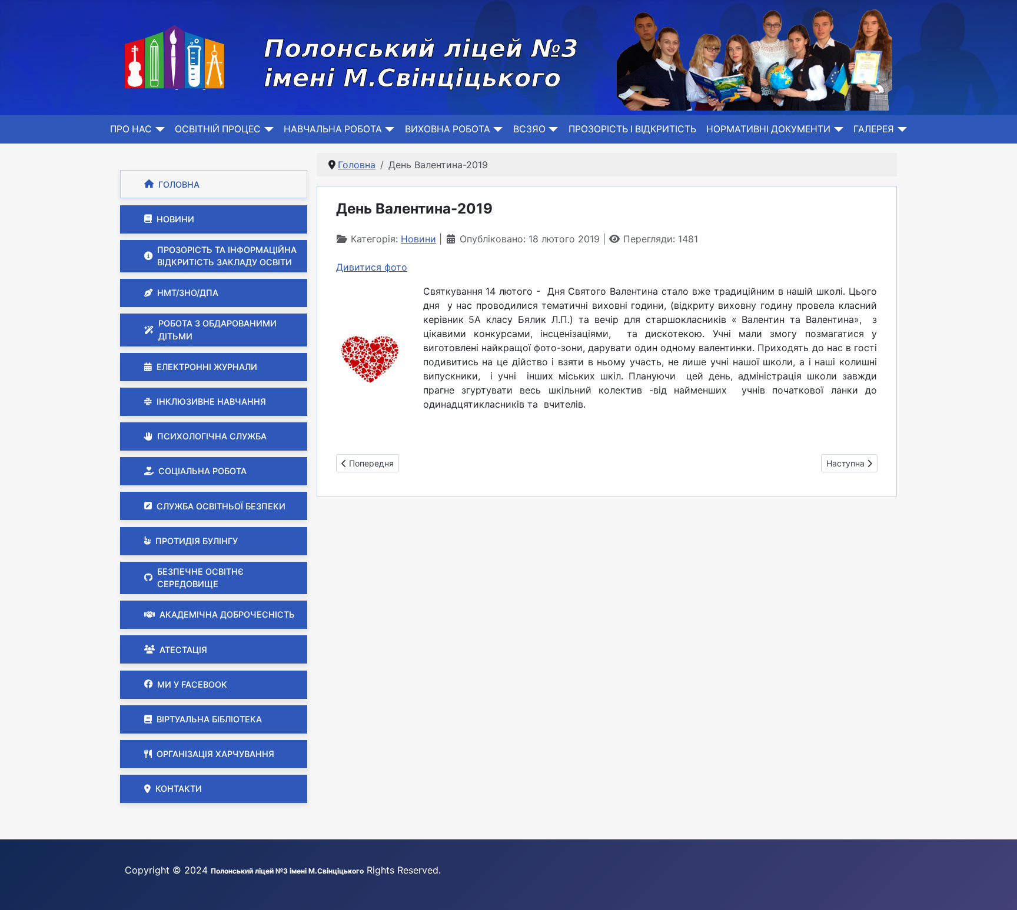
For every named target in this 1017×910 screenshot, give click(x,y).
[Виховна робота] (496, 129)
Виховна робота (447, 129)
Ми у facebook (192, 684)
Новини (175, 219)
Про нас (131, 129)
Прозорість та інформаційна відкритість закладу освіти (227, 256)
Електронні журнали (207, 367)
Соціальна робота (202, 471)
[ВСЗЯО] (552, 129)
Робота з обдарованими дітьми (217, 329)
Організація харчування (215, 754)
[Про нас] (158, 129)
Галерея (873, 129)
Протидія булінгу (196, 541)
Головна (179, 184)
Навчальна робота (333, 129)
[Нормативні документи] (836, 129)
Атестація (183, 650)
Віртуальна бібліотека (209, 719)
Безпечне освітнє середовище (200, 577)
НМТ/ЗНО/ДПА (187, 293)
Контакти (178, 789)
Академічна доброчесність (227, 614)
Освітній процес (218, 129)
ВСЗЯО (529, 129)
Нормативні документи (768, 129)
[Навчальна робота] (388, 129)
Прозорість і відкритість (632, 129)
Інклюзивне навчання (211, 401)
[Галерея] (900, 129)
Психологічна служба (212, 436)
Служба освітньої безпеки (221, 506)
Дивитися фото (371, 267)
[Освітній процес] (267, 129)
